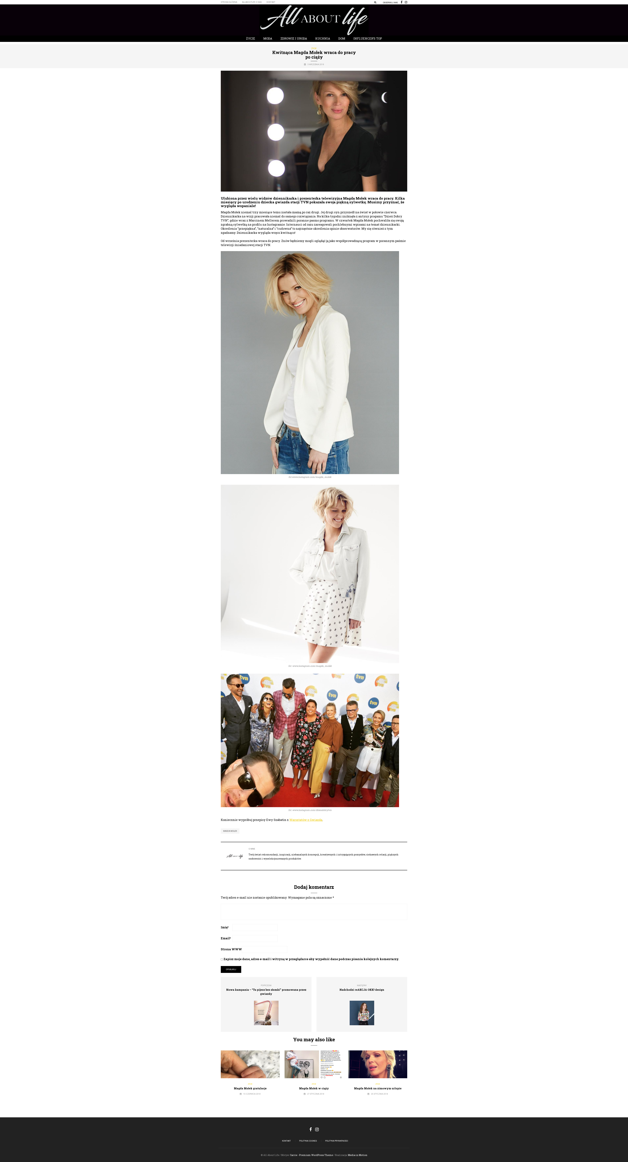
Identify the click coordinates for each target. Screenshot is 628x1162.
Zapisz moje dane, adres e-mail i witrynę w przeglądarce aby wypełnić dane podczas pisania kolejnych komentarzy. (311, 959)
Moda (267, 38)
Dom (341, 38)
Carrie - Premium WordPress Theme (311, 1155)
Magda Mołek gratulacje (250, 1088)
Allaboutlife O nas (252, 2)
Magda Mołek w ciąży (314, 1088)
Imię (225, 927)
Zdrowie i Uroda (293, 38)
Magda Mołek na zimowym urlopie (377, 1088)
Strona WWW (231, 949)
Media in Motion (357, 1155)
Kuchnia (322, 38)
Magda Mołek (230, 831)
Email (226, 938)
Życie (250, 38)
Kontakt (271, 2)
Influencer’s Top (367, 38)
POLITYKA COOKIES (308, 1141)
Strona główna (229, 2)
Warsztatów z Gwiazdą (305, 820)
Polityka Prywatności (336, 1141)
